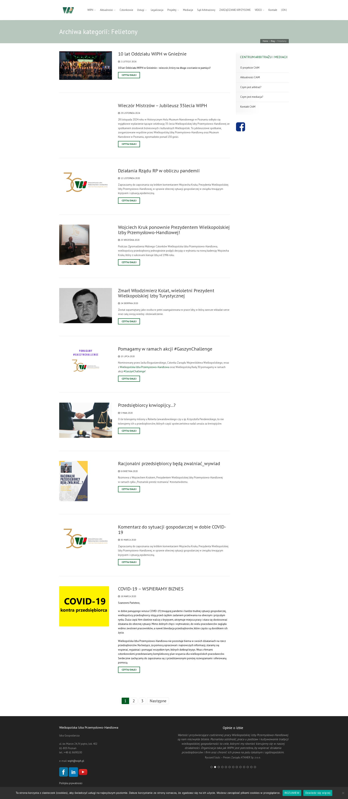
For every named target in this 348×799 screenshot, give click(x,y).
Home (265, 41)
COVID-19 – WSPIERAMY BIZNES (150, 588)
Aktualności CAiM (250, 77)
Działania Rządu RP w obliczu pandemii (159, 170)
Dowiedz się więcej (317, 792)
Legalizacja (157, 10)
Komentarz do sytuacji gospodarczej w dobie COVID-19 (172, 529)
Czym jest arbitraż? (250, 87)
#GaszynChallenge (134, 371)
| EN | (284, 10)
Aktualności (106, 10)
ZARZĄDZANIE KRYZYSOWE (235, 10)
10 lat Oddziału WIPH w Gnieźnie (152, 54)
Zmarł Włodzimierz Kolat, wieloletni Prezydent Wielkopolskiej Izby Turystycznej (166, 293)
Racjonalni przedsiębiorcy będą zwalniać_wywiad (169, 463)
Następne (158, 700)
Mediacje (188, 10)
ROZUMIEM (292, 792)
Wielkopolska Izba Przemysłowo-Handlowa (144, 367)
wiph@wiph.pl (76, 761)
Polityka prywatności (70, 783)
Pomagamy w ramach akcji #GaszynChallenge (165, 349)
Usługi (140, 10)
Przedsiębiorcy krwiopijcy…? (147, 405)
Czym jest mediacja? (251, 97)
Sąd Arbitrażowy (206, 10)
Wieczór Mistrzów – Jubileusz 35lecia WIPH (162, 105)
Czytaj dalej (129, 74)
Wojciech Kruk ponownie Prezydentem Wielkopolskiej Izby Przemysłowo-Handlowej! (174, 230)
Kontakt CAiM (247, 106)
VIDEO (258, 10)
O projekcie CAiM (249, 67)
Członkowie (126, 10)
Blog (273, 41)
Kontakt (272, 10)
